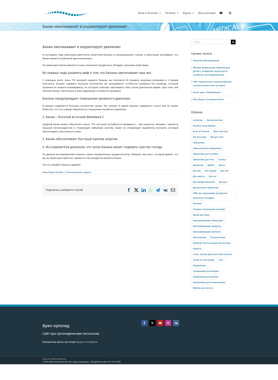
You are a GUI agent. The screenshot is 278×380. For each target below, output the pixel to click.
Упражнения (199, 265)
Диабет (211, 165)
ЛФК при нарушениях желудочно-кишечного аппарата (210, 195)
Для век (197, 170)
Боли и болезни (201, 131)
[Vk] (176, 323)
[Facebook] (144, 323)
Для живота (199, 176)
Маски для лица (201, 215)
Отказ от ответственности (54, 359)
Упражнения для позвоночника (209, 282)
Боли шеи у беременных (207, 92)
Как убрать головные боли (208, 99)
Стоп (220, 260)
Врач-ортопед (220, 131)
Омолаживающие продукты (78, 172)
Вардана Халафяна (86, 341)
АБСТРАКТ (112, 362)
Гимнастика (198, 142)
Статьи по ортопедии (203, 260)
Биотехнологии (214, 120)
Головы (222, 159)
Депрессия (198, 165)
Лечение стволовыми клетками (209, 209)
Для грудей (210, 170)
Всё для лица (199, 137)
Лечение (197, 203)
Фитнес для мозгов (203, 288)
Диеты (222, 165)
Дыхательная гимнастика (205, 187)
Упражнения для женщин (206, 271)
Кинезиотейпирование (206, 60)
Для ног (213, 176)
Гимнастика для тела (203, 159)
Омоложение (199, 237)
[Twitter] (152, 323)
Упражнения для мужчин (205, 276)
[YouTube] (160, 323)
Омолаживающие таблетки (206, 231)
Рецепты (197, 248)
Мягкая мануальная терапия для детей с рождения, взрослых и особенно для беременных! (211, 71)
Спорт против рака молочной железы (212, 254)
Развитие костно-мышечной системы (212, 243)
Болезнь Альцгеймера (204, 125)
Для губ (224, 170)
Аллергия (198, 120)
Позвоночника (217, 237)
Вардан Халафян (56, 172)
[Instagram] (168, 323)
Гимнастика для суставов (205, 154)
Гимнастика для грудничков (207, 148)
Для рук (223, 182)
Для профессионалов (204, 182)
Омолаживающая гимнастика (208, 220)
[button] (230, 13)
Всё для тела (216, 137)
